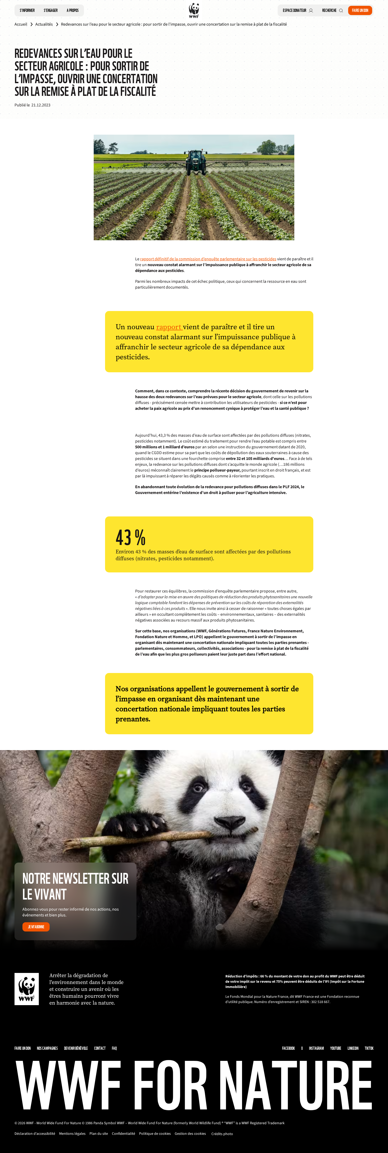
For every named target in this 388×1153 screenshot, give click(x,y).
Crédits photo (222, 1134)
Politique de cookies (155, 1133)
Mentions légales (72, 1133)
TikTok (369, 1048)
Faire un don (360, 10)
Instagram (316, 1048)
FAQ (114, 1048)
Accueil (21, 24)
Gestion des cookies (190, 1133)
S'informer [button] (27, 10)
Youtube (335, 1048)
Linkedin (353, 1048)
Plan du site (98, 1133)
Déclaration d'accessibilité (35, 1133)
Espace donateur (294, 10)
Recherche (329, 10)
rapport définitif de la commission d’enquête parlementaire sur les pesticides (208, 259)
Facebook (288, 1048)
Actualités (44, 24)
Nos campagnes (47, 1048)
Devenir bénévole (76, 1048)
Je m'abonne (36, 926)
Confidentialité (123, 1133)
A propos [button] (73, 10)
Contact (100, 1048)
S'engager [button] (51, 10)
